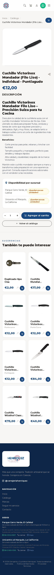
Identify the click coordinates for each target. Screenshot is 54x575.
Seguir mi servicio (10, 505)
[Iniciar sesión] (37, 5)
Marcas (5, 501)
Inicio (4, 18)
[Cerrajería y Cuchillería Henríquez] (6, 6)
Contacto (6, 509)
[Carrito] (31, 5)
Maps (31, 535)
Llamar (22, 535)
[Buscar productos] (24, 5)
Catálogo (14, 18)
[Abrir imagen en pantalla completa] (27, 46)
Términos (27, 566)
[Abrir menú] (49, 5)
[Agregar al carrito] (22, 288)
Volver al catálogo (28, 223)
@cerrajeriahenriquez (16, 481)
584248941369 (10, 550)
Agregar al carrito (38, 215)
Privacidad (42, 564)
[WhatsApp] (43, 5)
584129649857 (10, 535)
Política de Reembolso (25, 564)
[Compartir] (49, 74)
